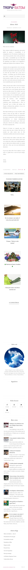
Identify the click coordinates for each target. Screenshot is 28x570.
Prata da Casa (7, 548)
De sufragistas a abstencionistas (16, 490)
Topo (22, 567)
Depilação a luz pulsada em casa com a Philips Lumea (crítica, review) (16, 425)
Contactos (6, 567)
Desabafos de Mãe (8, 542)
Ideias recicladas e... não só (10, 534)
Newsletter (12, 567)
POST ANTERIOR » (19, 173)
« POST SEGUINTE (8, 173)
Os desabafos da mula (8, 539)
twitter (21, 406)
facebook (7, 406)
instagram (14, 406)
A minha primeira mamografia (16, 463)
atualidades (14, 21)
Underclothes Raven (8, 559)
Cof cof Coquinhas (8, 550)
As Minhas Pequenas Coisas (10, 556)
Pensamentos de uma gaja (9, 536)
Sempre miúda (7, 545)
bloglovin (7, 412)
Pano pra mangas (7, 553)
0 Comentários (6, 169)
